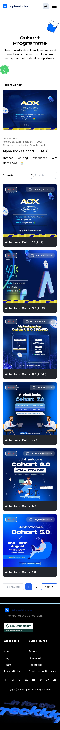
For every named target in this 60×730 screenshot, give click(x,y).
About (8, 651)
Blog (7, 658)
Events (33, 651)
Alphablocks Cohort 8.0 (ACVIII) (25, 374)
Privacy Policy (12, 671)
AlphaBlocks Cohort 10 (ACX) (26, 151)
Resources (35, 665)
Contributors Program (42, 671)
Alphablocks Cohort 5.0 (20, 572)
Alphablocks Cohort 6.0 (20, 506)
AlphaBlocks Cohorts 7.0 (21, 440)
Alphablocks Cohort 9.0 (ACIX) (25, 308)
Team (7, 665)
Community (36, 658)
